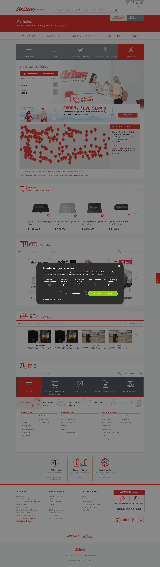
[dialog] (80, 283)
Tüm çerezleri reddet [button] (73, 293)
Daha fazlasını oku (97, 274)
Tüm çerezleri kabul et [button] (103, 294)
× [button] (120, 268)
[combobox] (119, 266)
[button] (52, 299)
